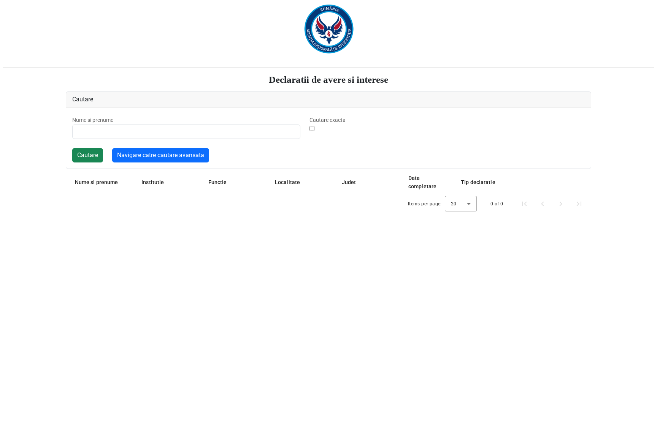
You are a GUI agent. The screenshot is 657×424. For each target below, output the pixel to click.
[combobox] (461, 203)
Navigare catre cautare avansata (160, 155)
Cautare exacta (327, 120)
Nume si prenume (92, 120)
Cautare (87, 155)
